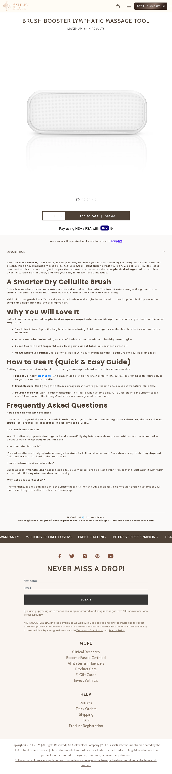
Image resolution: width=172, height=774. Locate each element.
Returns (86, 703)
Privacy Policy (117, 630)
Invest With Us (86, 680)
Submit (86, 599)
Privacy (38, 614)
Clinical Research (86, 652)
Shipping (86, 714)
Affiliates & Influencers (86, 663)
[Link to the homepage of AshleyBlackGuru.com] (16, 6)
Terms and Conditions (89, 630)
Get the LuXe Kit (148, 6)
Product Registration (86, 726)
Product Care (86, 669)
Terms (27, 614)
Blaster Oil (45, 376)
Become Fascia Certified (86, 657)
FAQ (86, 720)
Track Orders (86, 708)
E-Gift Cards (86, 674)
